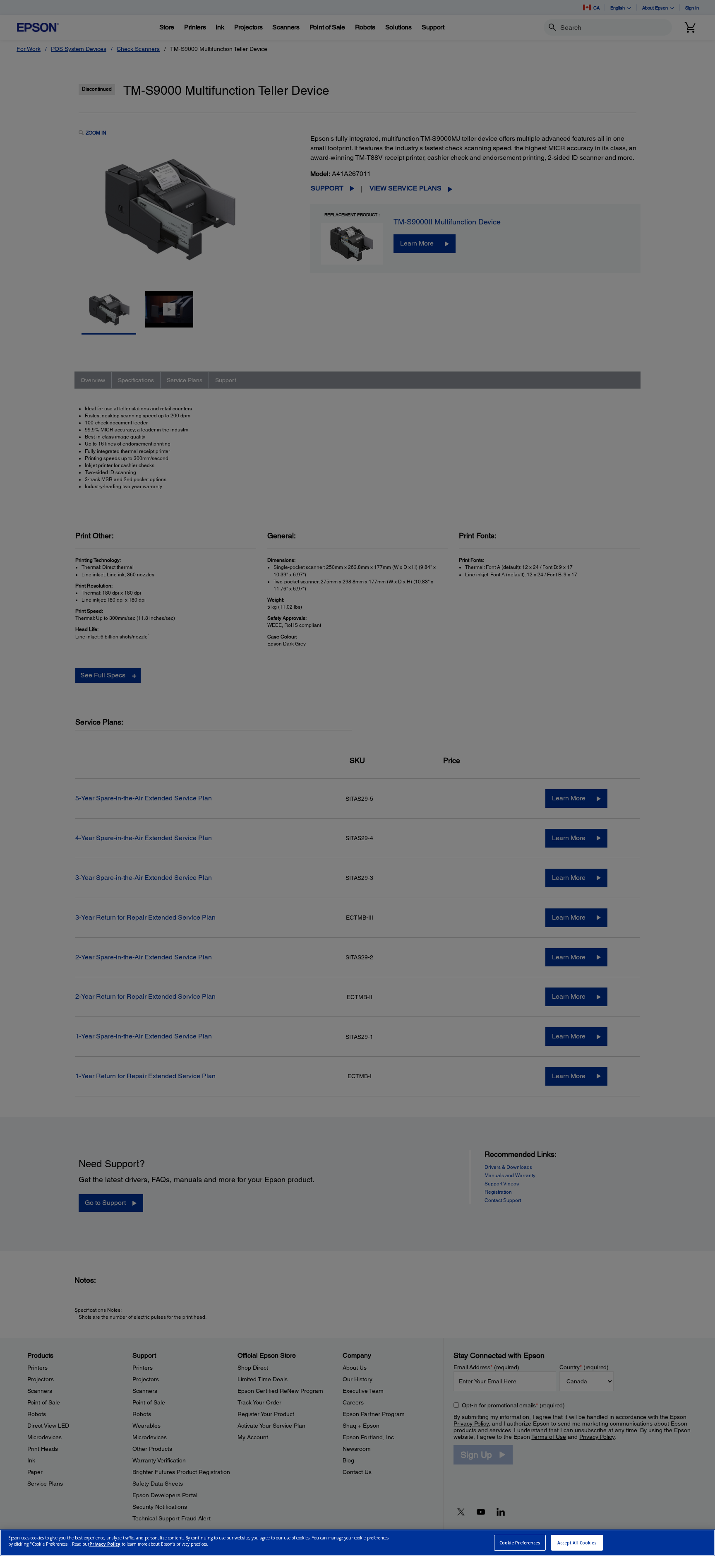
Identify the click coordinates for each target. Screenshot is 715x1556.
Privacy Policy (104, 1544)
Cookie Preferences (520, 1543)
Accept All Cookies (577, 1543)
